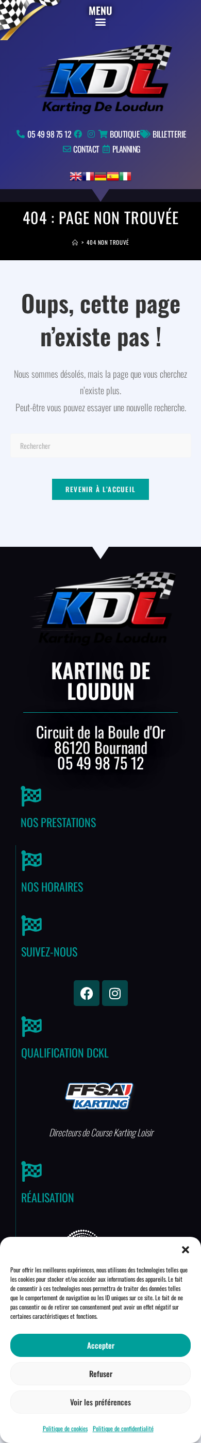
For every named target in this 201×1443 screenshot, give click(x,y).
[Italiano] (125, 175)
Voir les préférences (100, 1401)
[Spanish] (113, 175)
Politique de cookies (65, 1428)
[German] (100, 175)
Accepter (100, 1345)
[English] (76, 175)
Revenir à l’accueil (100, 489)
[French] (88, 175)
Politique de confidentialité (123, 1428)
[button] (185, 1250)
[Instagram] (115, 993)
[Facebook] (86, 993)
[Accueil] (75, 242)
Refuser (100, 1373)
